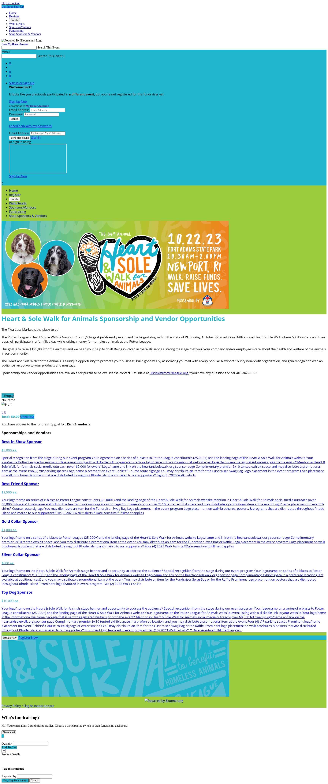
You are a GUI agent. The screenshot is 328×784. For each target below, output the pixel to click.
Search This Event (48, 47)
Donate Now (9, 637)
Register (14, 16)
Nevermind (9, 732)
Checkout (27, 416)
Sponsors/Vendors (20, 27)
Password (16, 114)
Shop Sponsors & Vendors (25, 34)
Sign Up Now (18, 101)
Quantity (7, 743)
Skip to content (11, 3)
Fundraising (16, 30)
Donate (14, 20)
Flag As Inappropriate (39, 706)
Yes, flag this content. (15, 780)
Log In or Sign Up (13, 6)
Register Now (28, 637)
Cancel (35, 780)
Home (13, 13)
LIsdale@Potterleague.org (169, 373)
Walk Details (16, 23)
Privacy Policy (11, 706)
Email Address (19, 110)
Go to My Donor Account (15, 44)
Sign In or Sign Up (21, 83)
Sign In (36, 137)
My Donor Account (37, 106)
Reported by (9, 776)
